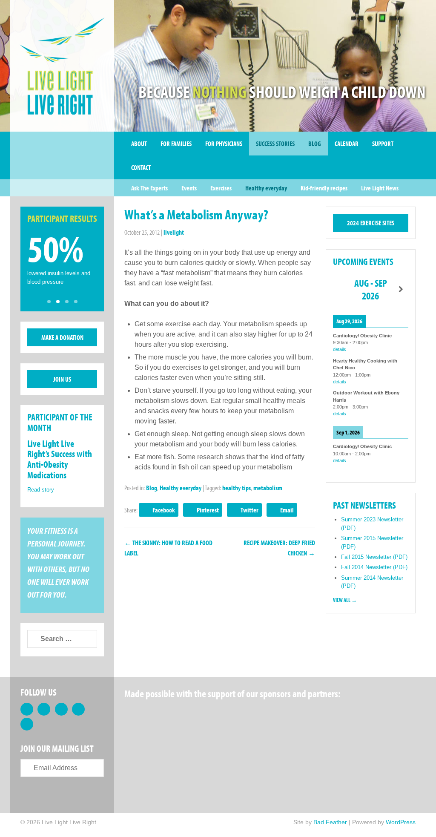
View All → (345, 599)
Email (287, 510)
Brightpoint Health (156, 756)
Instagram (26, 724)
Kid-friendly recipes (324, 188)
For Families (176, 143)
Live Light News (380, 188)
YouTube (78, 709)
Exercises (221, 188)
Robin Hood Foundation (156, 715)
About (139, 143)
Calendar (347, 143)
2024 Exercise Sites (370, 223)
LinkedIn (61, 709)
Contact (141, 167)
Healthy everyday (266, 188)
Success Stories (275, 143)
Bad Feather (330, 822)
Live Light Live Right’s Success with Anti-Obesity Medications (59, 459)
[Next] (400, 289)
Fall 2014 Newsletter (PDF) (374, 567)
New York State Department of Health (285, 715)
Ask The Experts (149, 188)
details (339, 349)
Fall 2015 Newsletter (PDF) (374, 557)
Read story (40, 489)
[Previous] (340, 289)
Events (189, 188)
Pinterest (208, 510)
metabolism (267, 487)
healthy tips (236, 487)
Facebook (163, 510)
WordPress (401, 822)
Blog (314, 143)
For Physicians (223, 143)
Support (382, 143)
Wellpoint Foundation (352, 715)
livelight (174, 232)
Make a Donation (62, 337)
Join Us (62, 379)
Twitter (249, 510)
